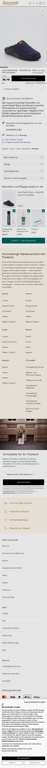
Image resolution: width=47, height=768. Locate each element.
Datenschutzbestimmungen (34, 702)
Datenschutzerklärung (9, 751)
